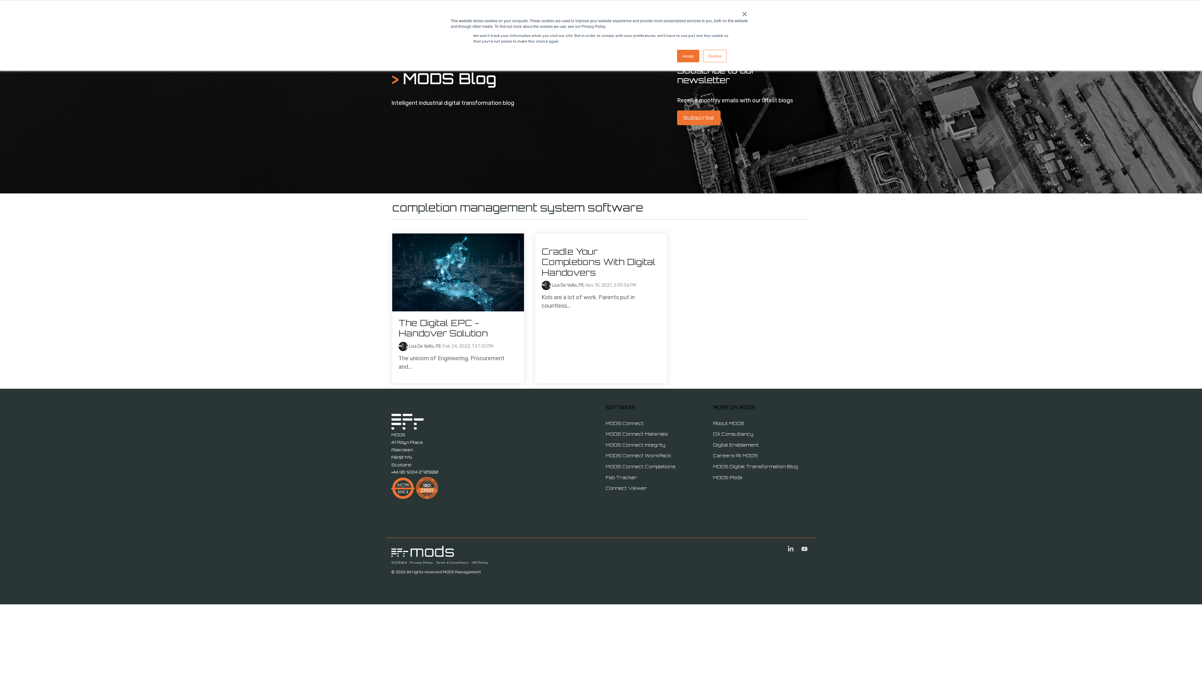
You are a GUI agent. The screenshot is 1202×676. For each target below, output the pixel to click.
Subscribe (698, 118)
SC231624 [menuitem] (399, 563)
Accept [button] (688, 56)
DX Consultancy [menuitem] (733, 434)
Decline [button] (715, 56)
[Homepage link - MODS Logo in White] (422, 553)
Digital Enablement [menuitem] (736, 445)
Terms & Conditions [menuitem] (452, 563)
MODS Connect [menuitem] (625, 423)
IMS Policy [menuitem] (480, 563)
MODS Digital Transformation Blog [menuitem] (755, 466)
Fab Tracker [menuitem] (621, 477)
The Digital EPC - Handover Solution (443, 328)
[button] (791, 549)
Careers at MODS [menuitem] (735, 455)
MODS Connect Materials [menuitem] (637, 434)
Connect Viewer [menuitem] (626, 488)
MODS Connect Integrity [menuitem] (635, 445)
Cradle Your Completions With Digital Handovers (598, 262)
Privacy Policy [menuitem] (421, 563)
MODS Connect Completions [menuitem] (640, 466)
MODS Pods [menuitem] (727, 477)
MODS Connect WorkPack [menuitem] (638, 455)
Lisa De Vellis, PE (424, 346)
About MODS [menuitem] (728, 423)
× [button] (744, 12)
